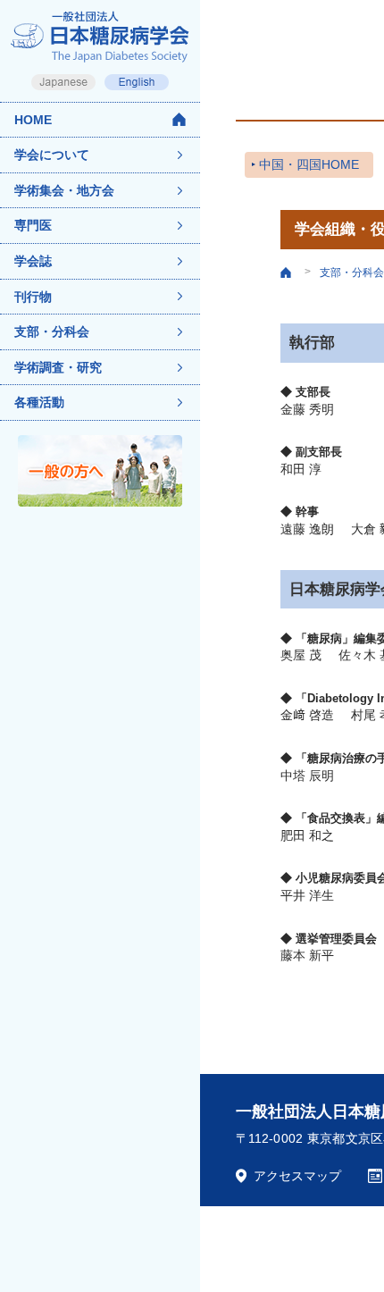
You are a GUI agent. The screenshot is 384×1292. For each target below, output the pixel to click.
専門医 (33, 225)
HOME (33, 120)
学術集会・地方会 (64, 190)
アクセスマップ (297, 1176)
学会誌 (33, 261)
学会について (51, 154)
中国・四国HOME (309, 164)
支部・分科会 (51, 331)
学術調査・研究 (58, 367)
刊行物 (33, 296)
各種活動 (39, 402)
